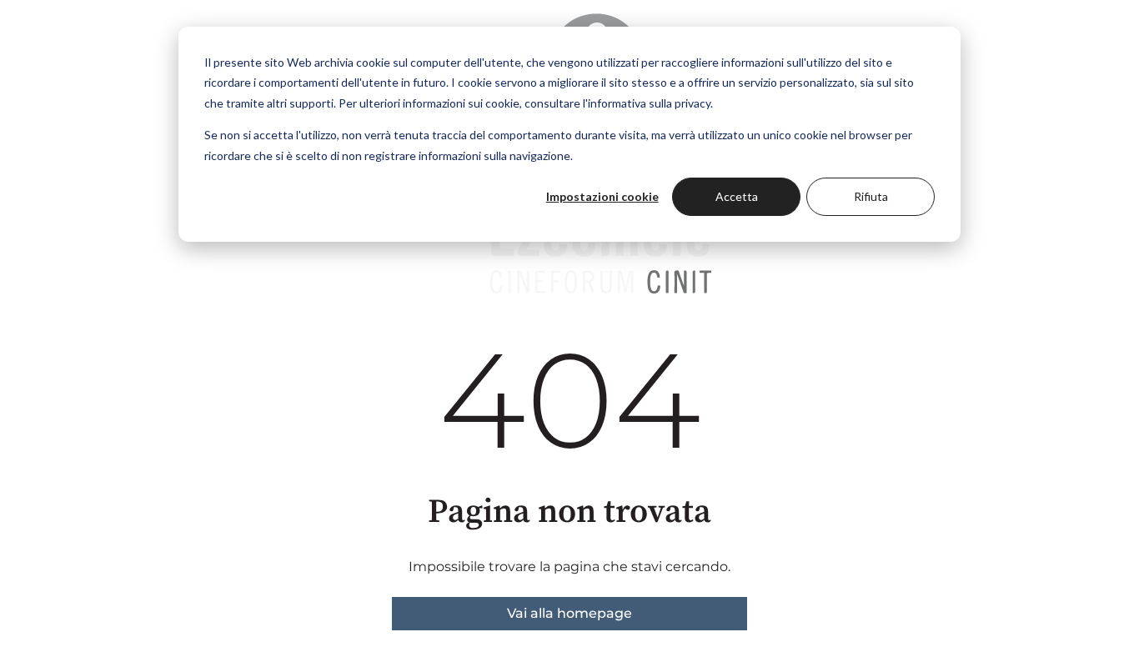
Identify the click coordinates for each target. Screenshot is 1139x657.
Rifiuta (871, 196)
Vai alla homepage (569, 613)
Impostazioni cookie (602, 196)
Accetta (736, 196)
